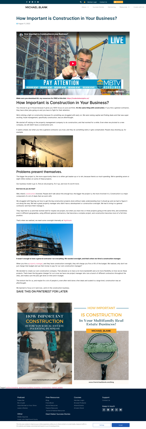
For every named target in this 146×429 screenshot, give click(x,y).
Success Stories (98, 7)
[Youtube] (38, 2)
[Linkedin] (32, 2)
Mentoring (112, 7)
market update (57, 387)
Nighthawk (68, 220)
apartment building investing (29, 387)
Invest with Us (139, 7)
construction (30, 194)
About (84, 7)
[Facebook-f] (27, 2)
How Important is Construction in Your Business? (66, 18)
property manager (36, 264)
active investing (12, 387)
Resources (123, 7)
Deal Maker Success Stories (58, 414)
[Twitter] (29, 2)
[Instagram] (35, 2)
